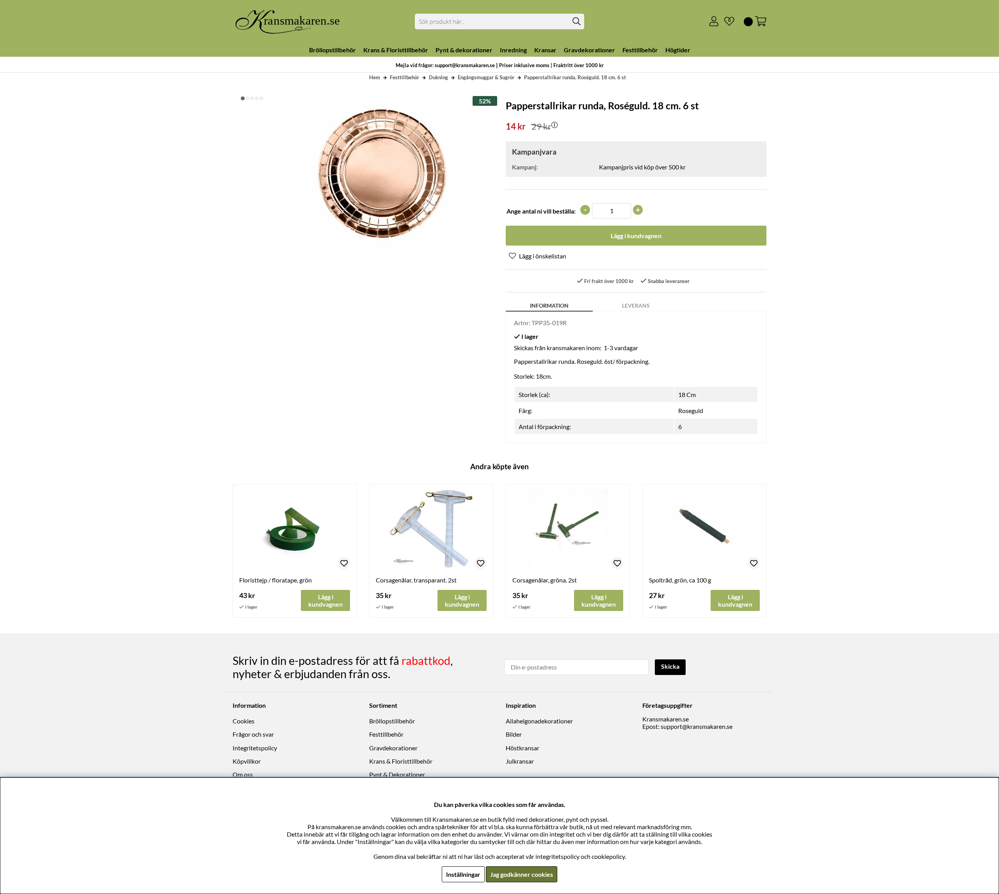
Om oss (243, 774)
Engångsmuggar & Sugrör (486, 77)
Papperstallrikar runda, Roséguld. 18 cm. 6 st (575, 77)
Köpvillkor (247, 761)
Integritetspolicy (255, 748)
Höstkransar (522, 748)
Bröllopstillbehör (392, 721)
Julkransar (520, 761)
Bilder (514, 734)
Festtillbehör (404, 77)
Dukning (438, 77)
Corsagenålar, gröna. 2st (544, 580)
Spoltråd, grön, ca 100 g (680, 580)
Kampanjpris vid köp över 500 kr (642, 167)
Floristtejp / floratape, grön (275, 580)
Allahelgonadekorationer (539, 721)
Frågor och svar (253, 734)
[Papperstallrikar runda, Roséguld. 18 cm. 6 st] (243, 98)
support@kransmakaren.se (696, 726)
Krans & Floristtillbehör (400, 761)
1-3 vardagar (621, 347)
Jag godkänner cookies (521, 874)
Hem (374, 77)
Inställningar (463, 874)
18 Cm (687, 394)
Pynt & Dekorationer (397, 774)
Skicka (670, 666)
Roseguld (690, 410)
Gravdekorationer (393, 748)
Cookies (243, 721)
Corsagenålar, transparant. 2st (416, 580)
